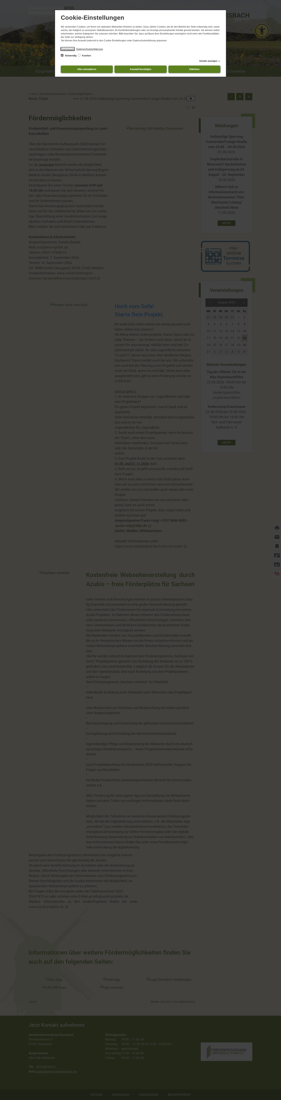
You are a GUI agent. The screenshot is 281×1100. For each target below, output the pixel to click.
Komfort (86, 55)
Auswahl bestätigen (140, 69)
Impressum (67, 49)
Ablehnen (194, 69)
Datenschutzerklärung (89, 49)
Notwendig (70, 55)
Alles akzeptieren (86, 69)
